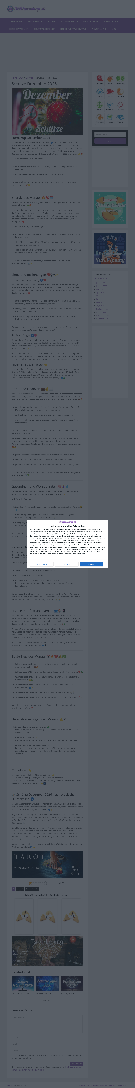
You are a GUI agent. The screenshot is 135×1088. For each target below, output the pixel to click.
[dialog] (67, 544)
